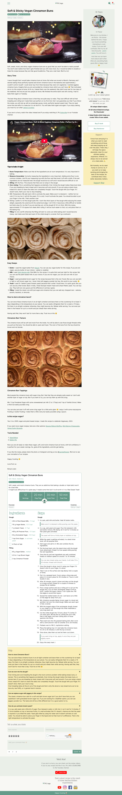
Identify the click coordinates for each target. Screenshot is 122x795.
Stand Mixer (14, 438)
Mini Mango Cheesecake (71, 426)
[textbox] (44, 742)
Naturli (37, 268)
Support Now (99, 183)
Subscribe (63, 112)
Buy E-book (99, 123)
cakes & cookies (28, 107)
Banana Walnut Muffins (54, 426)
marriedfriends (64, 452)
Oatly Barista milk (24, 272)
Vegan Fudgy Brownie (14, 428)
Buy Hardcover (99, 128)
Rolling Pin (13, 440)
